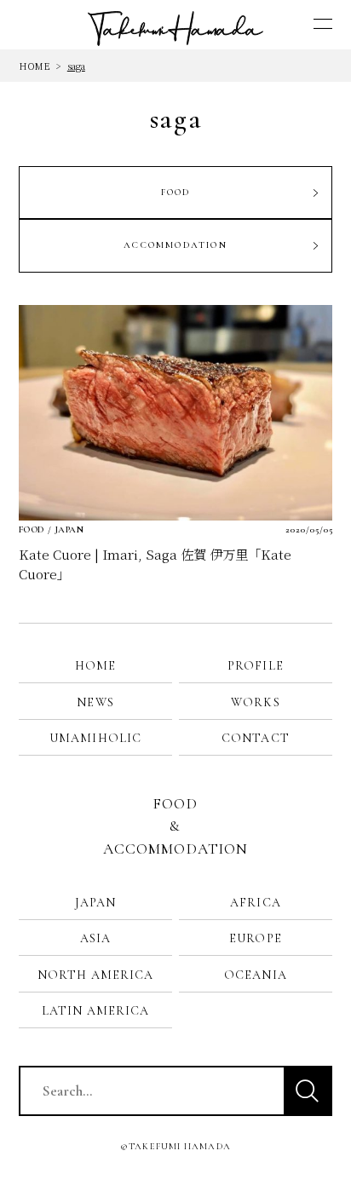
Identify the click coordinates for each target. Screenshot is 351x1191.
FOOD (176, 192)
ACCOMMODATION (175, 244)
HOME (34, 65)
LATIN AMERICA (95, 1011)
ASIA (95, 938)
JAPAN (96, 902)
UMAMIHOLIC (95, 738)
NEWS (95, 702)
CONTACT (256, 738)
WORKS (255, 702)
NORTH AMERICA (95, 975)
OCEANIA (255, 975)
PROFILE (255, 666)
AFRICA (255, 902)
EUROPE (255, 938)
